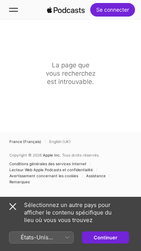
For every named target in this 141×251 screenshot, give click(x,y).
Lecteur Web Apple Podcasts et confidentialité (51, 170)
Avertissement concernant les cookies (43, 176)
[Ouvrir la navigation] (13, 10)
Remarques (19, 182)
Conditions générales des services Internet (47, 164)
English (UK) (60, 141)
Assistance (96, 176)
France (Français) (25, 141)
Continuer (105, 237)
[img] (65, 10)
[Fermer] (12, 206)
